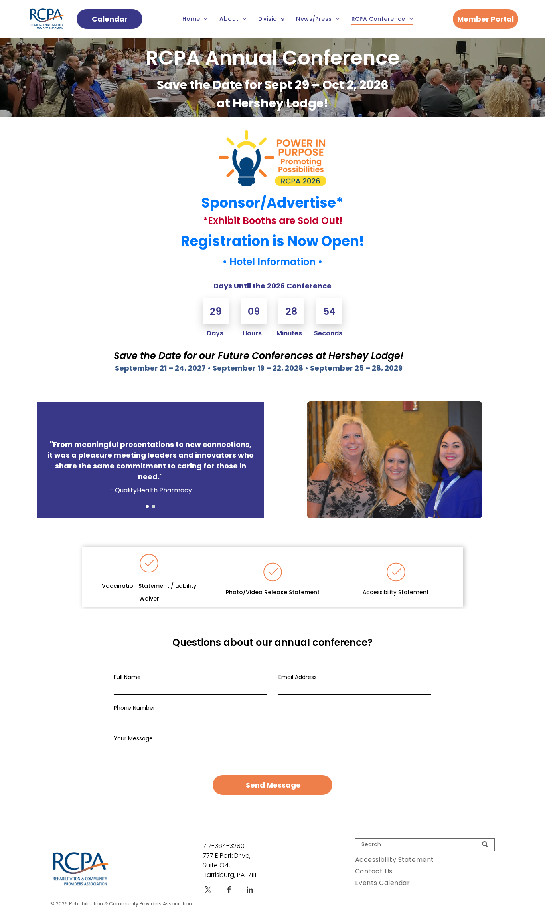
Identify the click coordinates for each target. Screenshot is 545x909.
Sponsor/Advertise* (272, 202)
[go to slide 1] (147, 506)
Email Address (297, 677)
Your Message (133, 738)
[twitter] (208, 890)
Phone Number (134, 708)
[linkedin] (249, 890)
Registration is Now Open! (272, 241)
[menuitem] (195, 19)
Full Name (127, 677)
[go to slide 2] (153, 506)
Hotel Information (272, 261)
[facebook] (229, 890)
